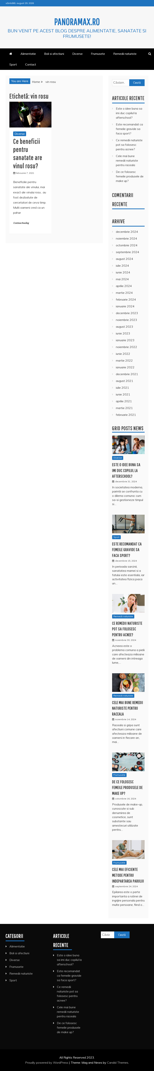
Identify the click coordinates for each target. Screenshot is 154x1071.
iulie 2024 (122, 265)
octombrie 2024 (126, 245)
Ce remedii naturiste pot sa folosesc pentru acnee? (129, 144)
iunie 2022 (123, 354)
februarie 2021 (126, 415)
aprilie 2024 (124, 286)
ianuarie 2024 (125, 306)
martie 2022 (124, 360)
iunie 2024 (123, 272)
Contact (30, 64)
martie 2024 (124, 293)
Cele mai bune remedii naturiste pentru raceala (127, 160)
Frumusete (98, 54)
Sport (13, 64)
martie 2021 (124, 408)
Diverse (77, 54)
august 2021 (124, 381)
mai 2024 (122, 279)
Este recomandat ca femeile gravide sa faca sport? (129, 128)
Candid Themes (117, 1062)
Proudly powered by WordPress (47, 1062)
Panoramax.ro (77, 21)
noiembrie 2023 (126, 320)
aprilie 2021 (124, 401)
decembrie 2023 (127, 313)
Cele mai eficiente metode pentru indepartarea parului (128, 875)
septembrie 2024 (127, 252)
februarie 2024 (126, 299)
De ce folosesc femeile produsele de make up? (129, 176)
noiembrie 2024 (126, 238)
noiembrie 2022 (126, 347)
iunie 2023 (123, 333)
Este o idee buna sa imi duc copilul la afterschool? (129, 113)
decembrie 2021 (127, 374)
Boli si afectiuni (54, 54)
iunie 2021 (123, 394)
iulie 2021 (122, 387)
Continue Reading (21, 223)
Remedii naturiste (125, 54)
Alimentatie (28, 54)
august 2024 (124, 259)
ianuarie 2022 (125, 367)
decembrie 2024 (127, 232)
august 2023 (124, 326)
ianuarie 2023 (125, 340)
